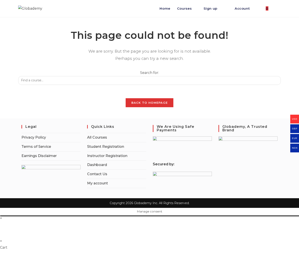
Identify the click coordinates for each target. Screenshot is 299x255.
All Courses (97, 137)
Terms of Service (36, 146)
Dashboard (97, 165)
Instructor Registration (107, 156)
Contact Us (97, 174)
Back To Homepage (149, 102)
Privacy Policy (33, 137)
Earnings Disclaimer (39, 156)
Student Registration (105, 146)
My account (97, 183)
